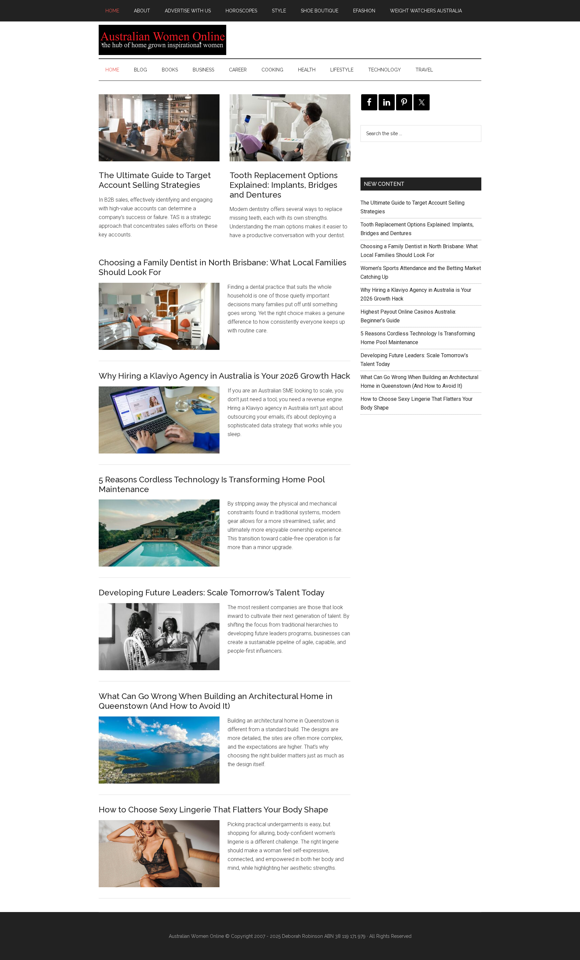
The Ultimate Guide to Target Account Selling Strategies (155, 180)
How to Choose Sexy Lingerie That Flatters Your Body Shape (213, 809)
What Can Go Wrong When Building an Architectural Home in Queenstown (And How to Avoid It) (216, 701)
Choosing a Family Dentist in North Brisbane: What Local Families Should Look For (222, 267)
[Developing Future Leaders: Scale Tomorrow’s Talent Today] (163, 642)
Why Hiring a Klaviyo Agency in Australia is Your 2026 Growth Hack (224, 376)
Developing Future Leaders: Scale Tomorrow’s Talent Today (212, 592)
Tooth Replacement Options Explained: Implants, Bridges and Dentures (284, 185)
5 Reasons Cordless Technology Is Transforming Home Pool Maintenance (212, 484)
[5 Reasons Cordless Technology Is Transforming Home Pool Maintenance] (163, 538)
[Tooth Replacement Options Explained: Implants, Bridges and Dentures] (290, 129)
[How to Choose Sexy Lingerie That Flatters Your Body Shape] (163, 859)
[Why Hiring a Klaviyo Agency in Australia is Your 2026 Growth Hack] (163, 425)
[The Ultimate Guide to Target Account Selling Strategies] (159, 129)
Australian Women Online (162, 40)
